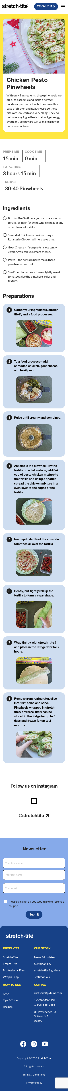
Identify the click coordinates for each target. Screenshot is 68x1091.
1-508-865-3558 (44, 1004)
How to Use (12, 985)
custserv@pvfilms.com (48, 993)
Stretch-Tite (10, 957)
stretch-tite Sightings (47, 970)
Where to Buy (46, 6)
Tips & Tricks (10, 1000)
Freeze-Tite (10, 963)
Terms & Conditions (34, 1074)
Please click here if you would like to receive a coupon (36, 904)
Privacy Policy (34, 1082)
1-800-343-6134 (44, 1000)
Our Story (42, 948)
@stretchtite (31, 816)
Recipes (8, 1006)
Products (11, 948)
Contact (41, 985)
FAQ (6, 993)
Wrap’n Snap (11, 977)
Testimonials (42, 977)
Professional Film (13, 970)
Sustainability (42, 963)
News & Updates (44, 957)
